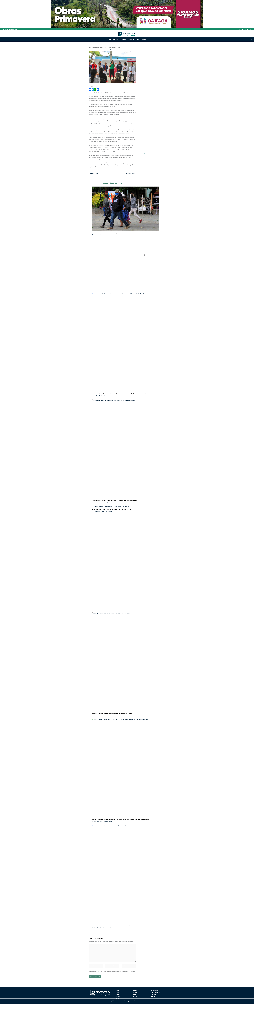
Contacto (153, 996)
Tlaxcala (118, 992)
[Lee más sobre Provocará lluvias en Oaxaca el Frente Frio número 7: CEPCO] (125, 208)
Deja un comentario (93, 50)
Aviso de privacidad (155, 992)
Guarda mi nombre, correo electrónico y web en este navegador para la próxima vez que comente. (112, 971)
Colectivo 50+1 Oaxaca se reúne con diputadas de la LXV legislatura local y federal (112, 713)
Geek (134, 994)
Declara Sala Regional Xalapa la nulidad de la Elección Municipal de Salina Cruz (111, 509)
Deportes (135, 992)
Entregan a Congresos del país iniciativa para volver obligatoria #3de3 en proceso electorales (114, 500)
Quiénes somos (154, 990)
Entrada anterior (93, 173)
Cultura (135, 990)
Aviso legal (153, 994)
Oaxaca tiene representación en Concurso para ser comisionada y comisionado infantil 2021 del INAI (116, 926)
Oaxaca (100, 50)
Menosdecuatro (140, 1001)
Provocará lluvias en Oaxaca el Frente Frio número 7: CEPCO (106, 233)
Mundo (117, 998)
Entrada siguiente (131, 173)
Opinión (135, 996)
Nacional (102, 502)
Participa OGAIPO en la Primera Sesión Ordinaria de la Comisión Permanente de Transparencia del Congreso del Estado (121, 819)
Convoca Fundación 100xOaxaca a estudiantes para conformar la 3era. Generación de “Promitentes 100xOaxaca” (119, 394)
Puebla (117, 994)
